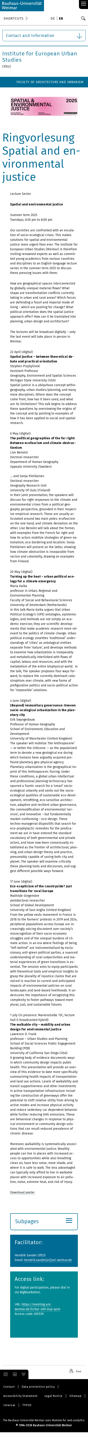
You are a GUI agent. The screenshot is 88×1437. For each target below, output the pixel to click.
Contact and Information (30, 35)
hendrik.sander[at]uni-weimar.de (48, 1260)
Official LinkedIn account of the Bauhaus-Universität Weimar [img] (14, 1374)
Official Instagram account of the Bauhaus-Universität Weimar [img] (4, 1374)
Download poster (22, 1192)
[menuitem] (53, 19)
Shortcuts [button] (13, 18)
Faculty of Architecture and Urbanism (49, 82)
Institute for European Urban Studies (39, 56)
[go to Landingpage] (22, 5)
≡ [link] (84, 4)
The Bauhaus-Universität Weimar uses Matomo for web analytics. (44, 1420)
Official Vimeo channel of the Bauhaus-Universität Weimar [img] (23, 1374)
